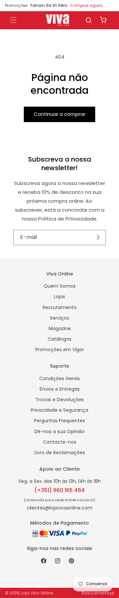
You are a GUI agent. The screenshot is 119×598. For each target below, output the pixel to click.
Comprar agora (86, 5)
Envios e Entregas (60, 389)
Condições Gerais (59, 378)
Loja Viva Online (37, 593)
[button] (88, 20)
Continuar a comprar (59, 114)
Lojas (59, 296)
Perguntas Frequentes (59, 420)
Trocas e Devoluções (59, 399)
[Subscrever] (98, 237)
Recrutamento (60, 307)
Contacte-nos (59, 442)
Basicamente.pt (98, 593)
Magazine (60, 328)
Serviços (59, 318)
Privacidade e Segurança (59, 410)
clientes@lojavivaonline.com (60, 508)
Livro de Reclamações (59, 452)
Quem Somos (60, 286)
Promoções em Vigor (59, 349)
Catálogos (59, 339)
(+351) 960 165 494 (59, 490)
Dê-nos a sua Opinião (59, 431)
